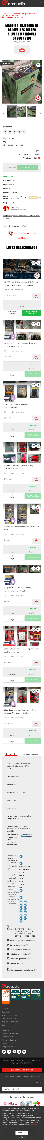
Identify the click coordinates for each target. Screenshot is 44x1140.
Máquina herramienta (10, 15)
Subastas (5, 1009)
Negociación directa (9, 1015)
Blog (3, 1025)
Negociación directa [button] (31, 312)
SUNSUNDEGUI (11, 295)
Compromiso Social (9, 1046)
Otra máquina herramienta (13, 17)
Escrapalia (5, 14)
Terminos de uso (8, 1037)
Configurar (22, 1137)
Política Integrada (8, 1043)
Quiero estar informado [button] (22, 1070)
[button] (5, 131)
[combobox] (22, 1089)
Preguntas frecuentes (10, 1022)
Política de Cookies (9, 1040)
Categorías (16, 14)
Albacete (8, 357)
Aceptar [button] (22, 1133)
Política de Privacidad (10, 1033)
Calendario (6, 1012)
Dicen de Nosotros (9, 1018)
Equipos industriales (29, 14)
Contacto (5, 1030)
